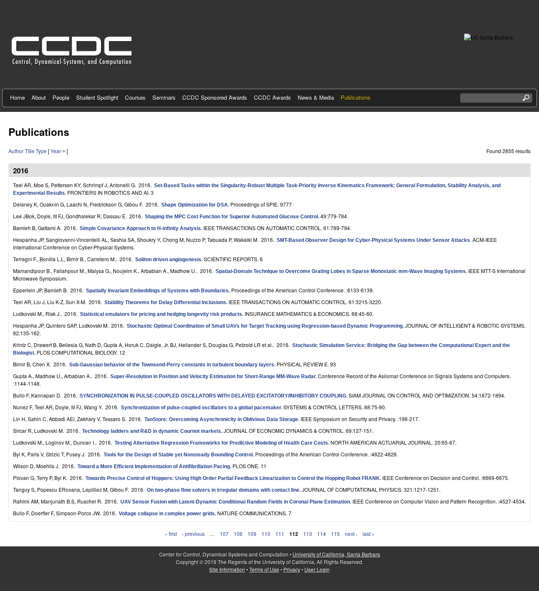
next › (351, 533)
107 (224, 533)
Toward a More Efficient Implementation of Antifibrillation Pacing (153, 466)
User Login (317, 569)
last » (369, 533)
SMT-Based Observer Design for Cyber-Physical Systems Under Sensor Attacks (373, 240)
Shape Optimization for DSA (194, 205)
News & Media (316, 97)
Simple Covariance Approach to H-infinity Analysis (140, 228)
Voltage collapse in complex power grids (167, 514)
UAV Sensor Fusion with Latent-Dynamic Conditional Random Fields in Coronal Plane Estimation (235, 502)
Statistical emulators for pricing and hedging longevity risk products (161, 314)
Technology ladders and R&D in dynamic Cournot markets (151, 431)
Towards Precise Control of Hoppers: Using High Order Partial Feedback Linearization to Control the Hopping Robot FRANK (232, 478)
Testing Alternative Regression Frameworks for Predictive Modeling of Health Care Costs (221, 443)
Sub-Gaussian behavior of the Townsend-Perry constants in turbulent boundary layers (171, 365)
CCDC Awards (272, 97)
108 (238, 533)
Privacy (291, 569)
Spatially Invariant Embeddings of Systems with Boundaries (157, 291)
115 (335, 533)
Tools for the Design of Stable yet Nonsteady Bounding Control (178, 455)
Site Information (227, 569)
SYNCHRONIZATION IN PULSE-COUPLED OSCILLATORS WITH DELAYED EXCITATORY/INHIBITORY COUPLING (213, 396)
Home (17, 97)
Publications (356, 97)
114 (321, 533)
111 (279, 533)
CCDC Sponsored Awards (214, 97)
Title (30, 150)
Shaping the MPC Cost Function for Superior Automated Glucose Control (231, 217)
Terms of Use (264, 569)
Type (41, 150)
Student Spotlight (97, 97)
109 (252, 533)
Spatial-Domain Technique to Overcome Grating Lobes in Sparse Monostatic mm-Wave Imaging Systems (341, 271)
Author (16, 150)
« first (171, 533)
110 (265, 533)
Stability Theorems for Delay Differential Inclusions (165, 302)
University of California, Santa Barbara (336, 554)
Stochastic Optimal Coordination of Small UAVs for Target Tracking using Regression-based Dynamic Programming (265, 326)
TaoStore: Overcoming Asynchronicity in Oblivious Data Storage (221, 419)
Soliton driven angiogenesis (168, 259)
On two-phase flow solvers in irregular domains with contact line (223, 490)
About (39, 97)
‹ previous (193, 533)
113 (307, 533)
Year (56, 150)
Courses (135, 97)
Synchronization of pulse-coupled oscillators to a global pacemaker (201, 408)
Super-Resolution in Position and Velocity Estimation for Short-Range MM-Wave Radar (212, 376)
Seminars (164, 97)
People (61, 97)
